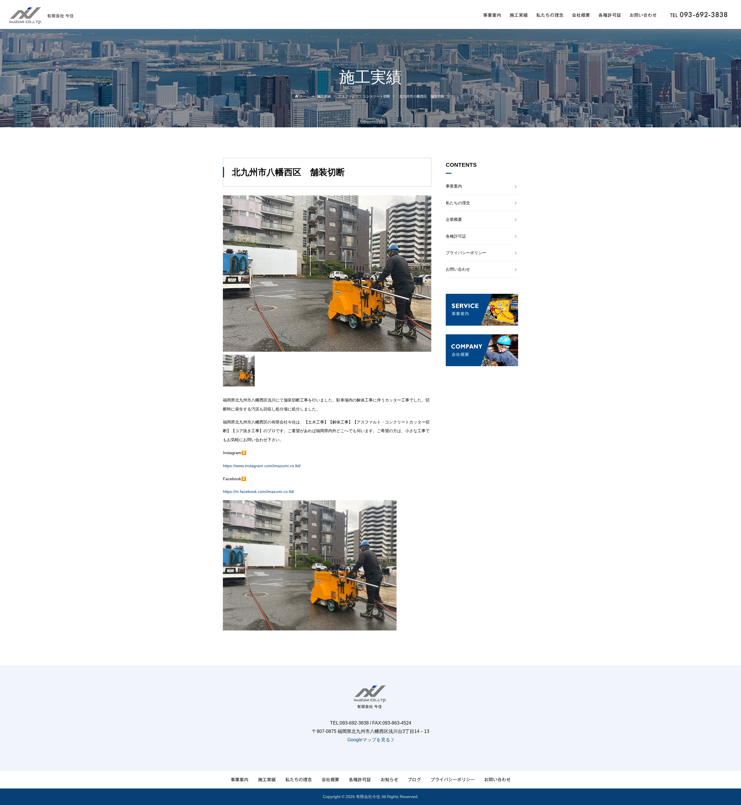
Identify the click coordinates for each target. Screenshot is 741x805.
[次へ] (424, 273)
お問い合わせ (458, 269)
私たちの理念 (458, 203)
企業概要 (454, 219)
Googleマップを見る (369, 739)
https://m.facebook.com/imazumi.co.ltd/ (258, 491)
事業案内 (454, 186)
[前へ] (230, 273)
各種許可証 (456, 236)
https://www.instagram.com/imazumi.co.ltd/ (262, 465)
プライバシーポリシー (466, 252)
